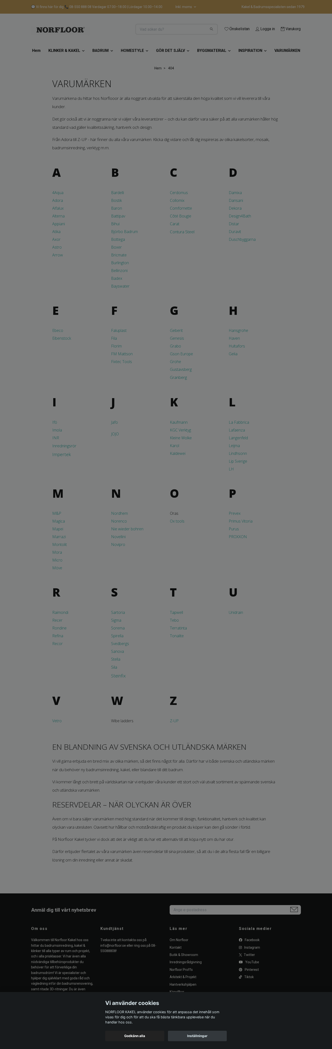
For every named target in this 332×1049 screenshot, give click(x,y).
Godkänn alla (134, 1036)
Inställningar (197, 1036)
